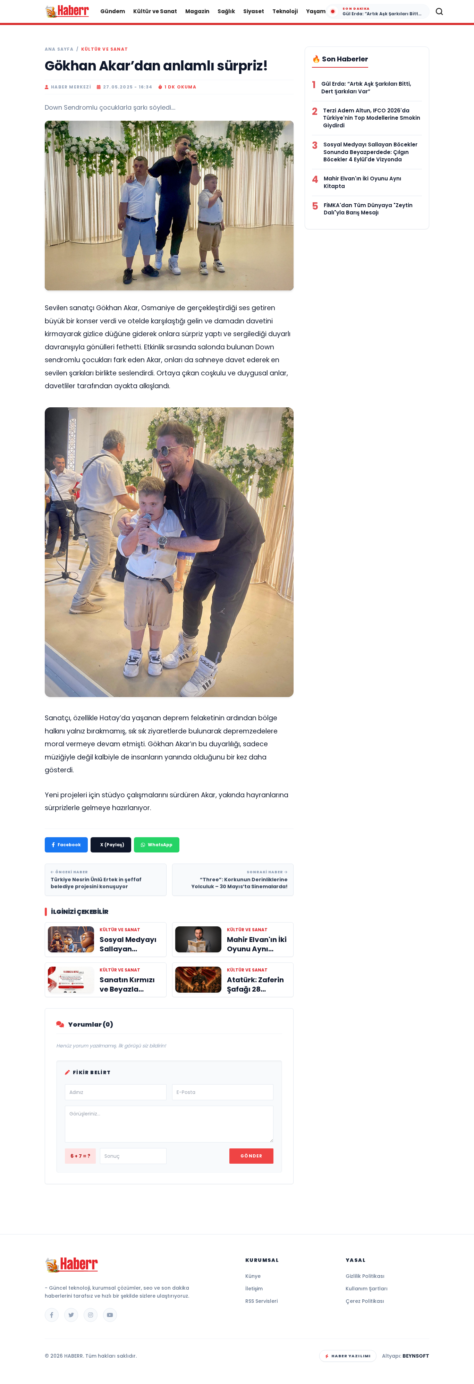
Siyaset (253, 11)
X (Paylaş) (112, 845)
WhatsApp (160, 845)
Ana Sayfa (59, 49)
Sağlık (226, 11)
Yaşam (315, 11)
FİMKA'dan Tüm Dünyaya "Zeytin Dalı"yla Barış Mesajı (368, 209)
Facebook (69, 845)
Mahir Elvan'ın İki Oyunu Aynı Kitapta (362, 182)
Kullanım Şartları (367, 1288)
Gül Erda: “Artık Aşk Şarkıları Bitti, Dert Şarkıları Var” (366, 87)
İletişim (254, 1288)
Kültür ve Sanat (155, 11)
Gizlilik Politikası (365, 1276)
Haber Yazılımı (351, 1356)
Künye (253, 1276)
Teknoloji (285, 11)
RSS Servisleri (261, 1301)
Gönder (251, 1156)
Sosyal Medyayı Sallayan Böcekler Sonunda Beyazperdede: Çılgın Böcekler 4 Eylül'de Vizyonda (370, 152)
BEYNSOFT (416, 1355)
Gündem (112, 11)
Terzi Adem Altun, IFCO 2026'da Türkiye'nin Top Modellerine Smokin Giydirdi (371, 118)
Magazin (197, 11)
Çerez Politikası (365, 1301)
